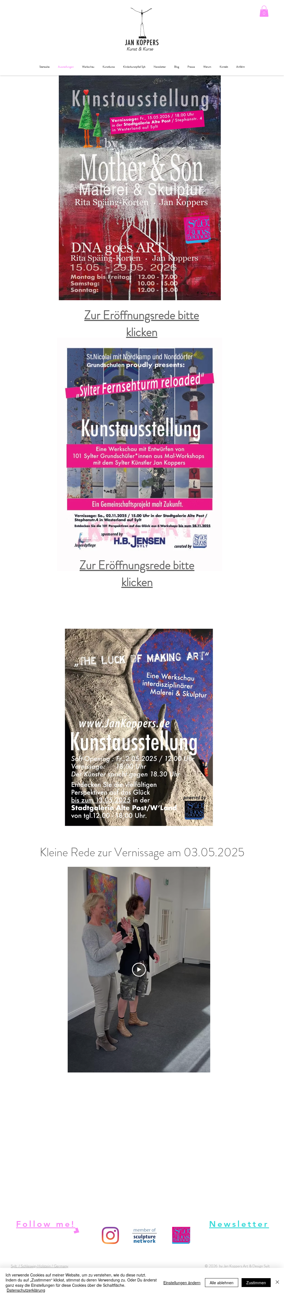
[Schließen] (277, 1282)
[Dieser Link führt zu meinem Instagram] (110, 1235)
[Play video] (139, 970)
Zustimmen (256, 1282)
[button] (264, 11)
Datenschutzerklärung (26, 1290)
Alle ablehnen (222, 1282)
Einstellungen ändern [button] (182, 1282)
